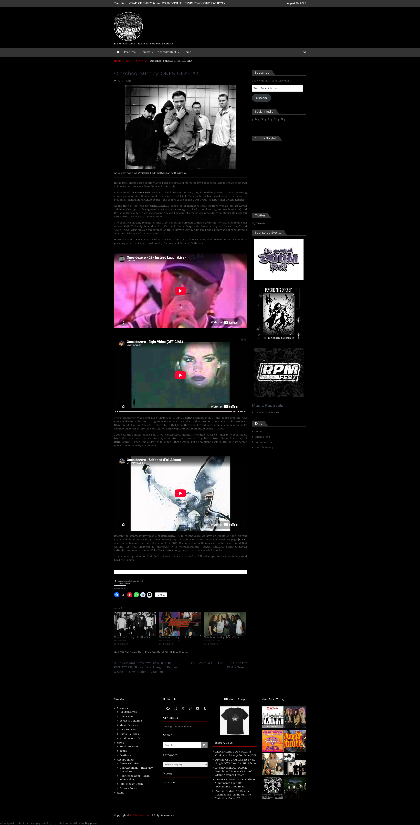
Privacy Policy (128, 788)
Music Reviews (129, 725)
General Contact (130, 763)
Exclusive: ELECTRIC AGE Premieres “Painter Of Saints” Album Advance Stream (233, 771)
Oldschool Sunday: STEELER (175, 637)
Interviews (126, 716)
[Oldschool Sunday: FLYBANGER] (135, 624)
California (131, 652)
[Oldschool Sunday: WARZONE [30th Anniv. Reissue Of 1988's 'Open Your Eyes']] (273, 717)
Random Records (130, 738)
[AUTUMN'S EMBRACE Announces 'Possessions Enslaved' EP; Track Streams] (295, 741)
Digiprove (91, 823)
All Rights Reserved (123, 583)
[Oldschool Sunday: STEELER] (180, 624)
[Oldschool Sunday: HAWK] (295, 717)
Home (187, 52)
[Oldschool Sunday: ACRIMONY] (225, 624)
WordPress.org (264, 447)
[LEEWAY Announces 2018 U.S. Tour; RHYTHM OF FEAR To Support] (273, 788)
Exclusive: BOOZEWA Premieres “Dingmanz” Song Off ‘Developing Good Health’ (235, 783)
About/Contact (167, 52)
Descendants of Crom (268, 412)
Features (130, 52)
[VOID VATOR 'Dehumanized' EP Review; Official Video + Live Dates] (273, 741)
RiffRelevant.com (140, 815)
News (146, 52)
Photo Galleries (129, 734)
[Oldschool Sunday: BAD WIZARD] (273, 764)
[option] (179, 3)
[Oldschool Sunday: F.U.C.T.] (295, 764)
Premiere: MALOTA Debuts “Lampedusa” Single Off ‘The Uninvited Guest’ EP (233, 795)
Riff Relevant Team (131, 783)
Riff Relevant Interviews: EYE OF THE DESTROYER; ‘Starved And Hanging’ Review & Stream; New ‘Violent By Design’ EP (146, 667)
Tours (123, 750)
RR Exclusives (128, 711)
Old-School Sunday (176, 652)
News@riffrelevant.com (177, 726)
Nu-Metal (158, 652)
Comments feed (264, 442)
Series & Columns (131, 720)
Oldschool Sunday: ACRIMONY (221, 637)
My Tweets (258, 223)
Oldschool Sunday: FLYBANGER (132, 637)
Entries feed (262, 436)
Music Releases (129, 746)
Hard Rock (144, 652)
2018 (121, 652)
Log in (258, 431)
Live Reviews (128, 729)
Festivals (125, 755)
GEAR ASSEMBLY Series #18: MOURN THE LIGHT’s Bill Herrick (170, 3)
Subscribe (261, 97)
